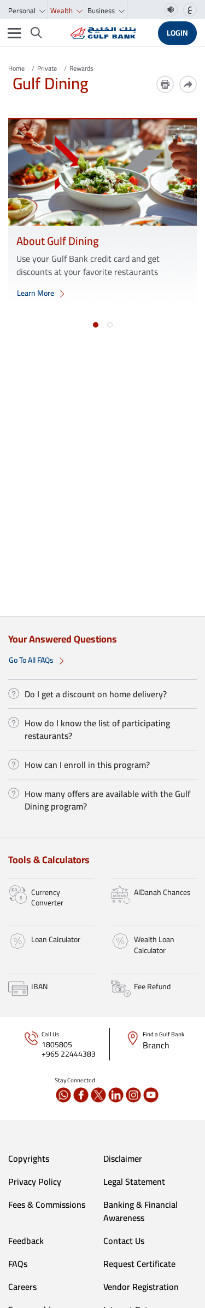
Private (47, 68)
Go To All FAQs (32, 660)
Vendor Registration (141, 1286)
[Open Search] (36, 32)
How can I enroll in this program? (87, 764)
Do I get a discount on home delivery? (96, 694)
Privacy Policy (34, 1181)
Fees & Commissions (46, 1204)
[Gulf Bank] (102, 33)
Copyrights (28, 1158)
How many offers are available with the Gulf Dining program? (107, 799)
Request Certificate (139, 1263)
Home (16, 68)
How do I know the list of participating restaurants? (97, 729)
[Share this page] (188, 84)
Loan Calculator (55, 939)
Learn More (36, 293)
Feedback (26, 1240)
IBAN (39, 986)
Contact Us (123, 1240)
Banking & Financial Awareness (140, 1211)
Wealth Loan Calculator (154, 944)
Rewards (81, 68)
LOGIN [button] (177, 33)
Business (101, 10)
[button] (96, 325)
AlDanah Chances (162, 892)
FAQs (17, 1263)
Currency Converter (47, 897)
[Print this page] (165, 84)
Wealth (62, 10)
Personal (22, 10)
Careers (22, 1286)
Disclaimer (122, 1158)
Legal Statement (134, 1181)
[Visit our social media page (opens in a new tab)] (63, 1095)
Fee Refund (152, 986)
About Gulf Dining (57, 241)
